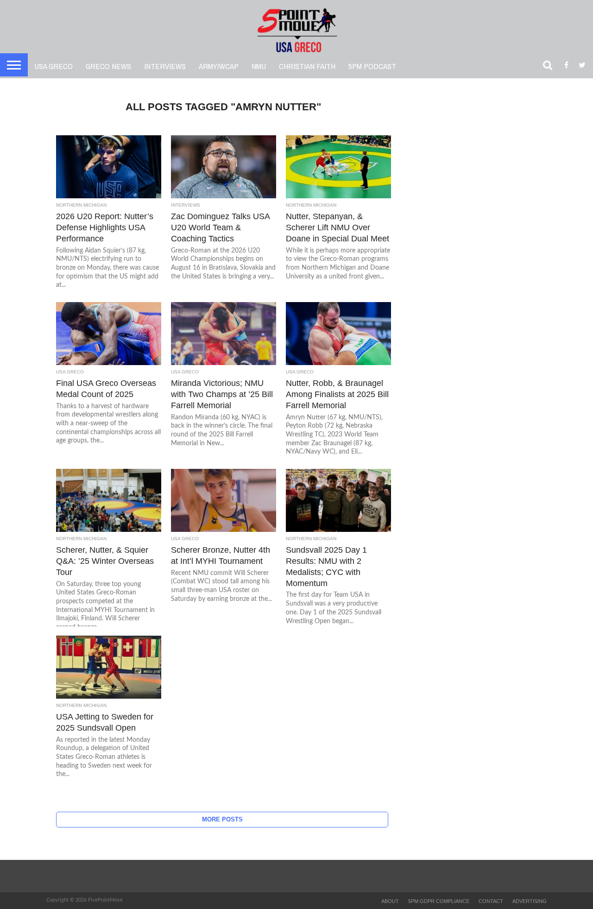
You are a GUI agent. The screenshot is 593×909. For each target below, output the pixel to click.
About (390, 901)
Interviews (165, 66)
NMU (259, 66)
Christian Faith (307, 66)
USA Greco (53, 66)
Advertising (529, 901)
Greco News (108, 66)
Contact (491, 901)
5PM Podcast (372, 66)
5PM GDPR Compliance (438, 901)
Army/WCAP (219, 66)
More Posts (222, 819)
